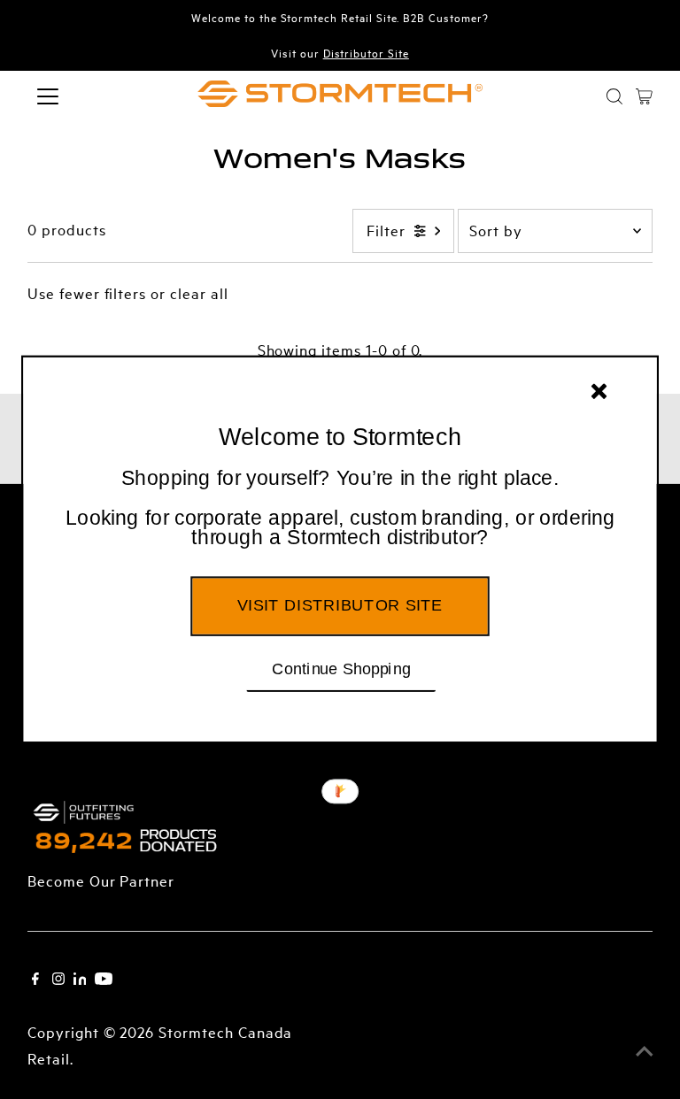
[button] (340, 509)
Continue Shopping (341, 668)
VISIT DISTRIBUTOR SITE (339, 605)
